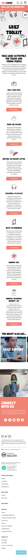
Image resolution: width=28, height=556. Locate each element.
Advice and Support (7, 475)
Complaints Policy (6, 531)
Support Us (4, 537)
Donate (3, 548)
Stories (3, 495)
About (3, 512)
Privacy (3, 523)
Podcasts (4, 498)
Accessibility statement (7, 515)
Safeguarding (5, 528)
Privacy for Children (6, 526)
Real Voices (4, 492)
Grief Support (5, 486)
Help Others (4, 503)
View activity (14, 109)
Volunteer (4, 542)
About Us (4, 509)
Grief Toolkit (4, 484)
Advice (3, 478)
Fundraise (4, 540)
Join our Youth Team (7, 545)
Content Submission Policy (8, 517)
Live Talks (4, 481)
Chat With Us (21, 552)
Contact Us (4, 520)
